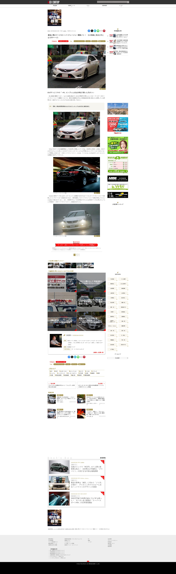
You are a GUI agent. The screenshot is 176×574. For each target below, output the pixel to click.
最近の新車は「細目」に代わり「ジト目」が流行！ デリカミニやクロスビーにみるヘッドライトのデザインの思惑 (87, 485)
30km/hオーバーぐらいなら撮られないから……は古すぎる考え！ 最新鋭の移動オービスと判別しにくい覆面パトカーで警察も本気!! (95, 399)
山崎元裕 (112, 293)
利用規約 (110, 541)
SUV (56, 371)
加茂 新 (123, 330)
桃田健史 (123, 311)
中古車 (81, 373)
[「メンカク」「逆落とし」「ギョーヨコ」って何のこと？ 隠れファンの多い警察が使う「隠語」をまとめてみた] (81, 413)
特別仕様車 (58, 375)
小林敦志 (112, 297)
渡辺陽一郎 (123, 307)
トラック (95, 371)
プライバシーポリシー (112, 540)
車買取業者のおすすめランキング (57, 552)
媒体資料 (110, 546)
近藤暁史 (123, 316)
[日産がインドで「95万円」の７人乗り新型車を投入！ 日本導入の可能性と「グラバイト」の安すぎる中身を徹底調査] (59, 467)
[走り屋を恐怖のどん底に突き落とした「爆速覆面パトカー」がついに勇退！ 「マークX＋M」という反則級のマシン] (52, 413)
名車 (87, 373)
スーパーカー (73, 371)
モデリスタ (94, 41)
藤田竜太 (112, 316)
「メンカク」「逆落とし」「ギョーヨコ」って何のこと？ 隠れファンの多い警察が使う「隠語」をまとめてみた (95, 413)
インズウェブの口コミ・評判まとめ (57, 557)
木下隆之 (112, 349)
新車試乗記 (50, 538)
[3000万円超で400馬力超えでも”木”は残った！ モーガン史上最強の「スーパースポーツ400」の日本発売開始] (59, 499)
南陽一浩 (123, 302)
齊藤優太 (112, 340)
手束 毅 (123, 340)
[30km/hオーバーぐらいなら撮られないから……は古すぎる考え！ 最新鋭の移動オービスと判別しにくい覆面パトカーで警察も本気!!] (81, 399)
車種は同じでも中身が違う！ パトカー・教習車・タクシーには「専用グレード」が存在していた (66, 399)
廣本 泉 (112, 307)
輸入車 (73, 375)
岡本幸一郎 (123, 344)
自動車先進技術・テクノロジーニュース (73, 538)
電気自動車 (87, 375)
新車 (98, 373)
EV (51, 371)
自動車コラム (60, 395)
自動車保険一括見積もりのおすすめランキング (60, 554)
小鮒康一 (65, 31)
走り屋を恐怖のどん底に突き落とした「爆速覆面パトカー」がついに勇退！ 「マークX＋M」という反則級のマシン (66, 413)
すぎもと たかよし (85, 478)
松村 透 (112, 330)
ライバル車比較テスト (53, 541)
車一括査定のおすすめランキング (57, 550)
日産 (52, 375)
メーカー (90, 541)
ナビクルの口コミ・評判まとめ (57, 556)
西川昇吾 (112, 335)
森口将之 (123, 297)
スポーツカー (64, 371)
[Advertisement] (77, 439)
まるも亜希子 (123, 283)
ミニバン (53, 373)
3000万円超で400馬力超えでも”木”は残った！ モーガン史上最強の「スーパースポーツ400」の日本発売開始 (86, 500)
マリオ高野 (123, 279)
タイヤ (81, 371)
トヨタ (88, 371)
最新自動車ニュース (75, 496)
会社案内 (110, 538)
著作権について (111, 543)
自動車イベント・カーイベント (71, 544)
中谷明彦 (112, 279)
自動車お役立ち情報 (63, 41)
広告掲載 (110, 544)
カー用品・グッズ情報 (69, 543)
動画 (89, 540)
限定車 (80, 375)
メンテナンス (61, 373)
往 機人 (123, 335)
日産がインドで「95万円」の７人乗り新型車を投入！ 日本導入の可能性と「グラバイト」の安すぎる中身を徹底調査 (87, 469)
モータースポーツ (72, 373)
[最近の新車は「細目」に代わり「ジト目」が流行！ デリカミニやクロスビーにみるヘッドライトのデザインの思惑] (59, 483)
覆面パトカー (102, 41)
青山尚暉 (112, 302)
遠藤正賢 (123, 325)
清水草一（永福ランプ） (112, 321)
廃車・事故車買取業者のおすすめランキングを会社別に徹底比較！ (71, 106)
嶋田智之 (112, 283)
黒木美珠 (112, 344)
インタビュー (67, 541)
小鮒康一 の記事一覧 (98, 352)
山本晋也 (82, 462)
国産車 (92, 373)
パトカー (88, 41)
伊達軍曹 (112, 288)
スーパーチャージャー (79, 41)
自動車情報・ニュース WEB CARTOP (56, 529)
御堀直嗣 (123, 288)
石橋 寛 (91, 416)
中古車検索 (50, 540)
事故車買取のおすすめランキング (57, 553)
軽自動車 (66, 375)
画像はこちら (102, 89)
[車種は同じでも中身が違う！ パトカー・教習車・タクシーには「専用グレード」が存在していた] (52, 399)
